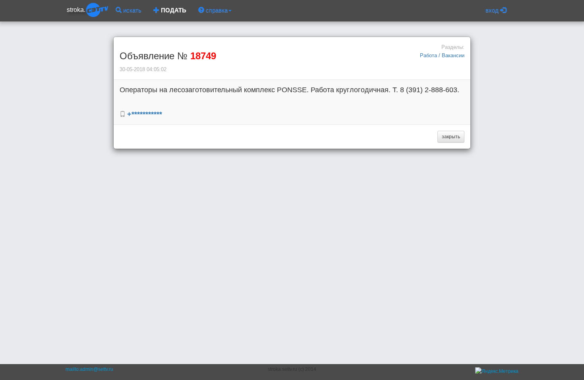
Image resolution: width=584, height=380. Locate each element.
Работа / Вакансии (442, 55)
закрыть (451, 137)
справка (216, 10)
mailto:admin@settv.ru (89, 369)
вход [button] (492, 10)
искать (131, 10)
